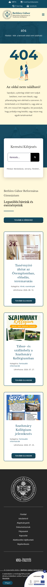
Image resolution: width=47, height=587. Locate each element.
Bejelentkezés (23, 544)
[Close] (44, 571)
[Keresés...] (19, 157)
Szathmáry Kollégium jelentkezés (23, 406)
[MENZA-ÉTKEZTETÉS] (23, 556)
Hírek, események (23, 250)
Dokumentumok (23, 527)
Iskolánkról (23, 518)
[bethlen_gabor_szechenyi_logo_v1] (34, 570)
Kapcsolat (23, 535)
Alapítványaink (23, 523)
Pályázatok (23, 531)
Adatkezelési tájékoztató (23, 540)
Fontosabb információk (23, 331)
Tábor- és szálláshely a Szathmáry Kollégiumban (23, 326)
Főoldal (23, 514)
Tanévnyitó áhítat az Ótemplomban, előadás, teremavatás (23, 245)
